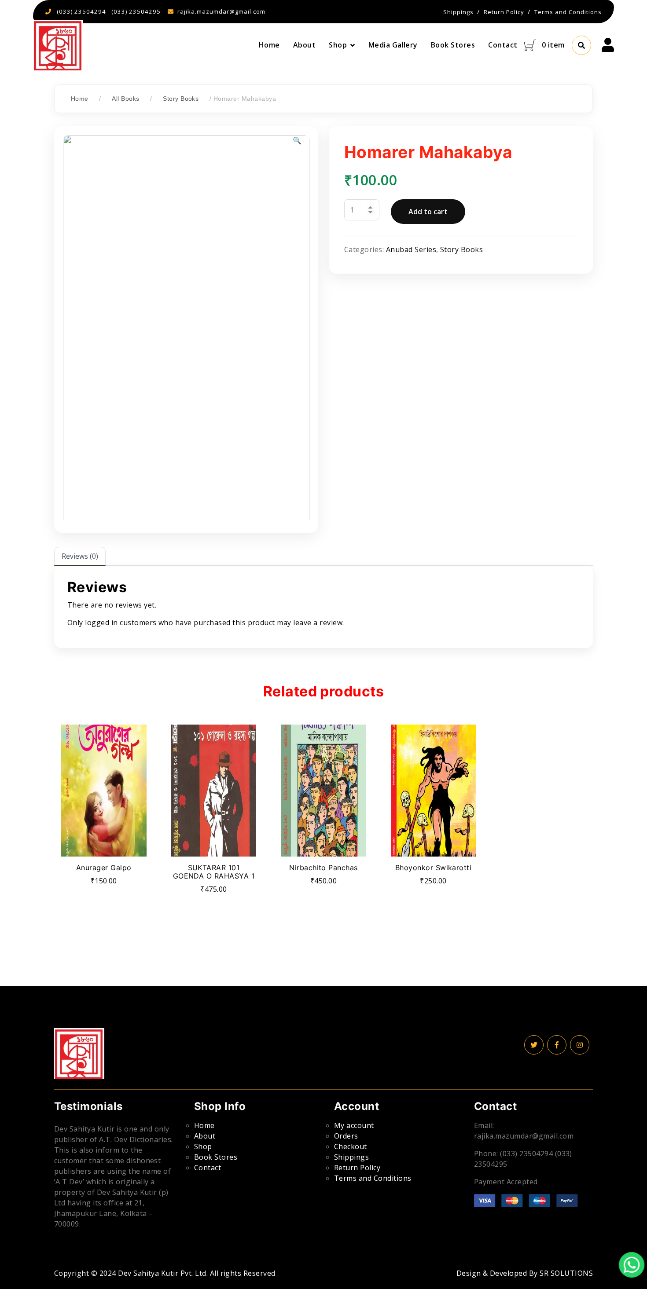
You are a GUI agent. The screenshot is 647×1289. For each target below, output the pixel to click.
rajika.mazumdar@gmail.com (221, 11)
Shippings (351, 1157)
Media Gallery (393, 45)
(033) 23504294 (81, 11)
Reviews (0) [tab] (80, 556)
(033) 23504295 (136, 11)
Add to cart (428, 211)
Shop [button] (338, 45)
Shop (203, 1146)
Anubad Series (411, 249)
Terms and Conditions (373, 1178)
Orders (346, 1136)
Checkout (350, 1146)
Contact (502, 45)
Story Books (181, 98)
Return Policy (357, 1167)
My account (354, 1125)
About (304, 45)
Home (269, 45)
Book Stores (453, 45)
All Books (125, 98)
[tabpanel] (323, 607)
